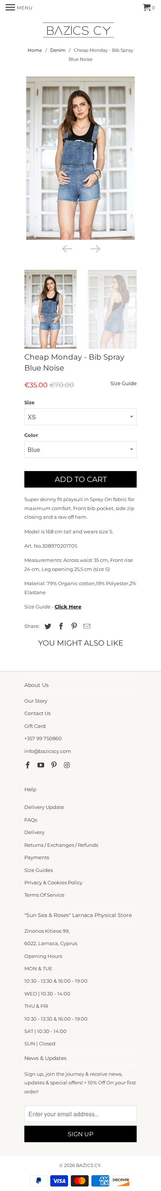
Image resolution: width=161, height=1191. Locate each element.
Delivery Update (44, 807)
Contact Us (37, 713)
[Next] (94, 248)
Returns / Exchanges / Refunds (61, 845)
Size (29, 402)
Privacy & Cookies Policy (53, 882)
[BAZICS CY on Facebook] (28, 765)
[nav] (19, 7)
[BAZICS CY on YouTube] (41, 765)
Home (35, 50)
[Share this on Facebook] (60, 626)
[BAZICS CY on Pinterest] (55, 765)
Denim (58, 50)
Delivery (34, 832)
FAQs (30, 820)
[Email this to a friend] (86, 626)
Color (31, 435)
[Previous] (66, 248)
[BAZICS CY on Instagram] (67, 765)
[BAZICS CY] (80, 31)
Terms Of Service (44, 895)
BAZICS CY (88, 1165)
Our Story (35, 701)
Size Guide (123, 383)
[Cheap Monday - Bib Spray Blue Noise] (80, 158)
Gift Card (35, 726)
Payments (36, 857)
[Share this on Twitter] (47, 626)
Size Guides (38, 870)
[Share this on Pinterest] (73, 626)
